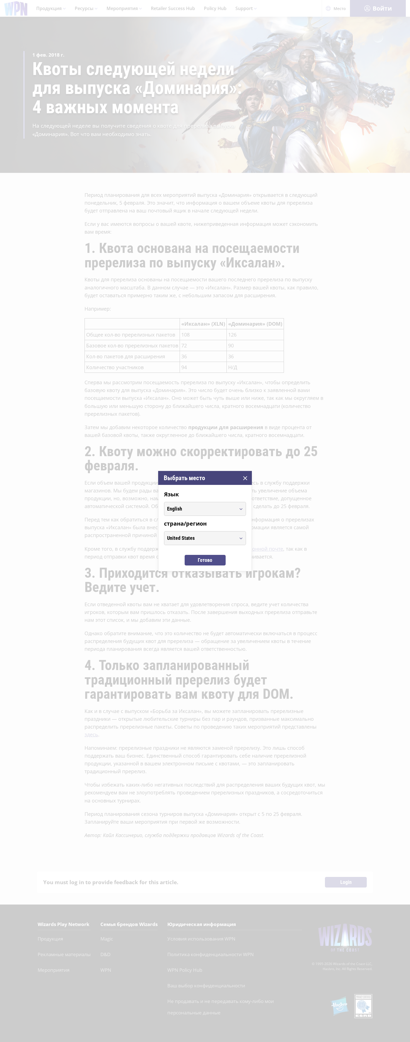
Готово (205, 560)
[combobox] (199, 509)
